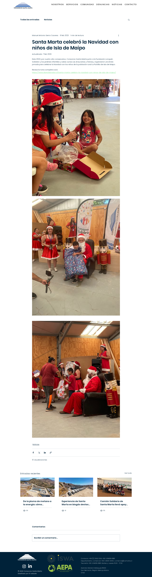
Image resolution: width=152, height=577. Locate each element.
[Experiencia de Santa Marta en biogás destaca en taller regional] (76, 487)
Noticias (48, 19)
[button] (72, 4)
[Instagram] (24, 566)
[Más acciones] (118, 35)
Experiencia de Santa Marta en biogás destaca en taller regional (76, 503)
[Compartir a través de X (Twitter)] (39, 452)
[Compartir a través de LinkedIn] (45, 452)
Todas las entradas (29, 19)
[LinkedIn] (30, 566)
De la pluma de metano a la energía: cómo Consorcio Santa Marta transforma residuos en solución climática (37, 503)
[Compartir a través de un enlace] (51, 452)
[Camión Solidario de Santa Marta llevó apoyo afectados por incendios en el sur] (114, 487)
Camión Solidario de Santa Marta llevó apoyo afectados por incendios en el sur (114, 503)
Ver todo (128, 473)
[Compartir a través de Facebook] (33, 452)
